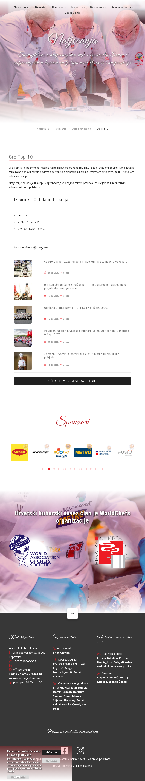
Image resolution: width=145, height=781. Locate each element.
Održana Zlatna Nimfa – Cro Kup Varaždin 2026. (76, 307)
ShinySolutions (83, 765)
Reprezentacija (121, 6)
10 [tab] (91, 469)
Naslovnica (21, 6)
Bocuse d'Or (72, 12)
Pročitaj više (18, 777)
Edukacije (77, 6)
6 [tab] (70, 469)
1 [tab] (43, 469)
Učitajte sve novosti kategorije (72, 381)
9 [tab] (86, 469)
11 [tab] (96, 469)
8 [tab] (80, 469)
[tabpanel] (73, 452)
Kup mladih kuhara (28, 222)
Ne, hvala (51, 760)
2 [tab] (48, 469)
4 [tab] (59, 469)
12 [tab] (101, 469)
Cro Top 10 (24, 215)
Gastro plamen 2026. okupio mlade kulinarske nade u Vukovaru (85, 261)
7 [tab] (75, 469)
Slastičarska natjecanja (31, 228)
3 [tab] (54, 469)
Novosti (40, 6)
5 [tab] (64, 469)
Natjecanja (97, 6)
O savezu (57, 6)
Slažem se (51, 752)
